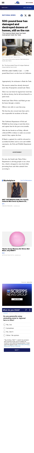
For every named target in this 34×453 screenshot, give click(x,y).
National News (9, 15)
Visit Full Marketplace (26, 180)
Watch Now (29, 2)
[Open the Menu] (3, 2)
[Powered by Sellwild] (29, 282)
